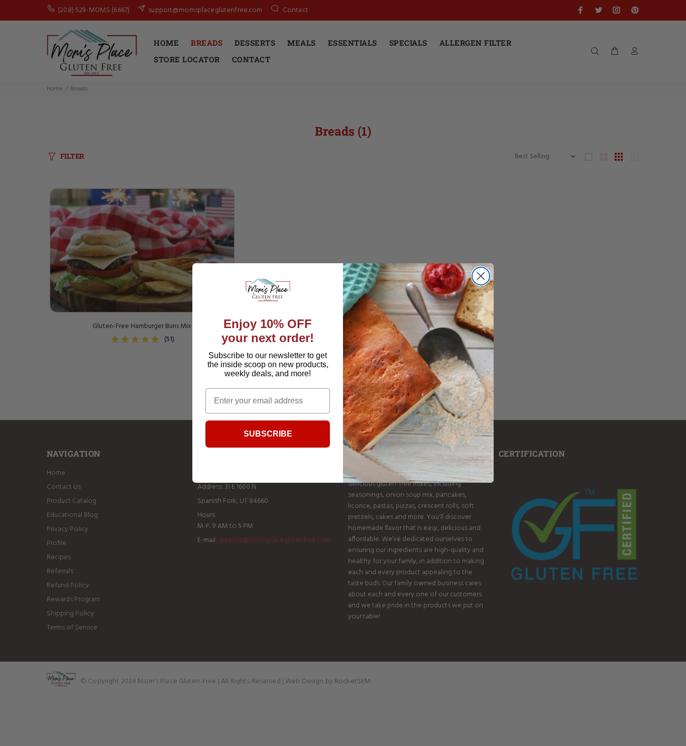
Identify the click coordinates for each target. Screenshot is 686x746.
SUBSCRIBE (268, 434)
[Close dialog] (481, 276)
